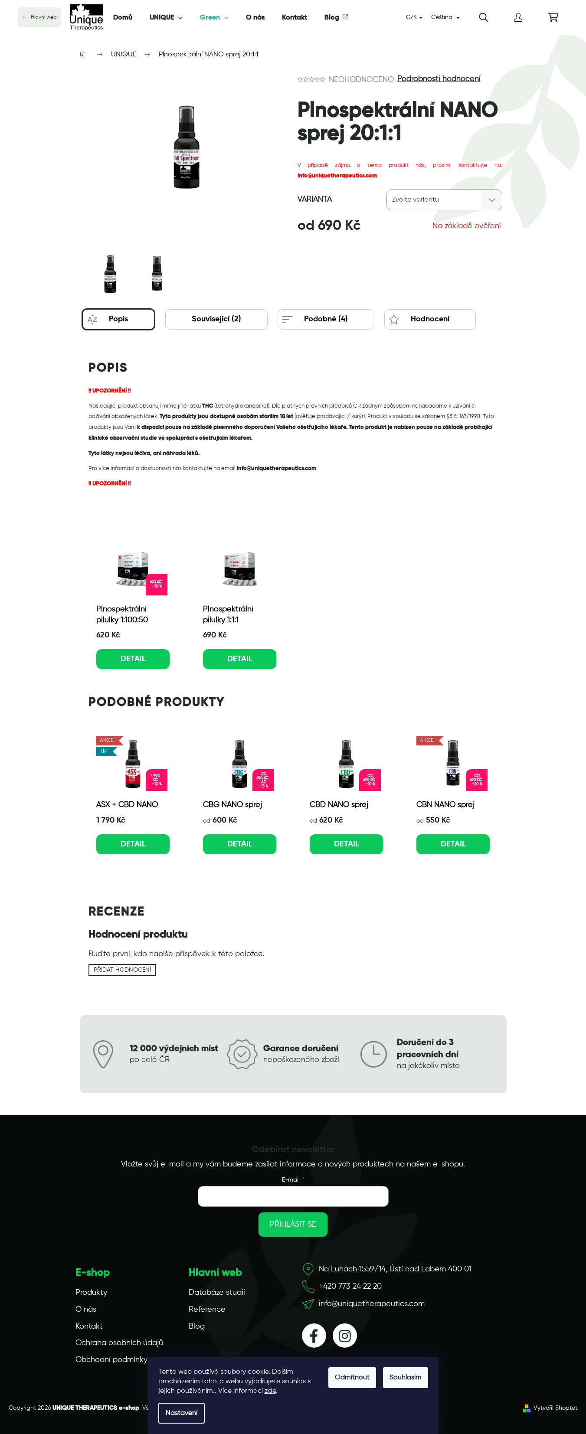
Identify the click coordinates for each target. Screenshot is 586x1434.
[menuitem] (123, 17)
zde (270, 1391)
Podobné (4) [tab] (326, 319)
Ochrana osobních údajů (119, 1343)
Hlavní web (44, 17)
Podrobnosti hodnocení (439, 79)
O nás (85, 1309)
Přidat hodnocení (122, 970)
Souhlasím (406, 1377)
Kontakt (89, 1326)
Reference (207, 1309)
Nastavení (181, 1413)
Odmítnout (352, 1377)
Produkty (91, 1293)
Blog (197, 1326)
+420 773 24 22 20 (350, 1286)
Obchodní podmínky (111, 1360)
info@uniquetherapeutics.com (372, 1304)
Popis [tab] (118, 319)
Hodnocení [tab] (430, 319)
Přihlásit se (293, 1224)
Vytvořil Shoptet (555, 1408)
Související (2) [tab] (216, 319)
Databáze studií (217, 1293)
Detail (133, 659)
